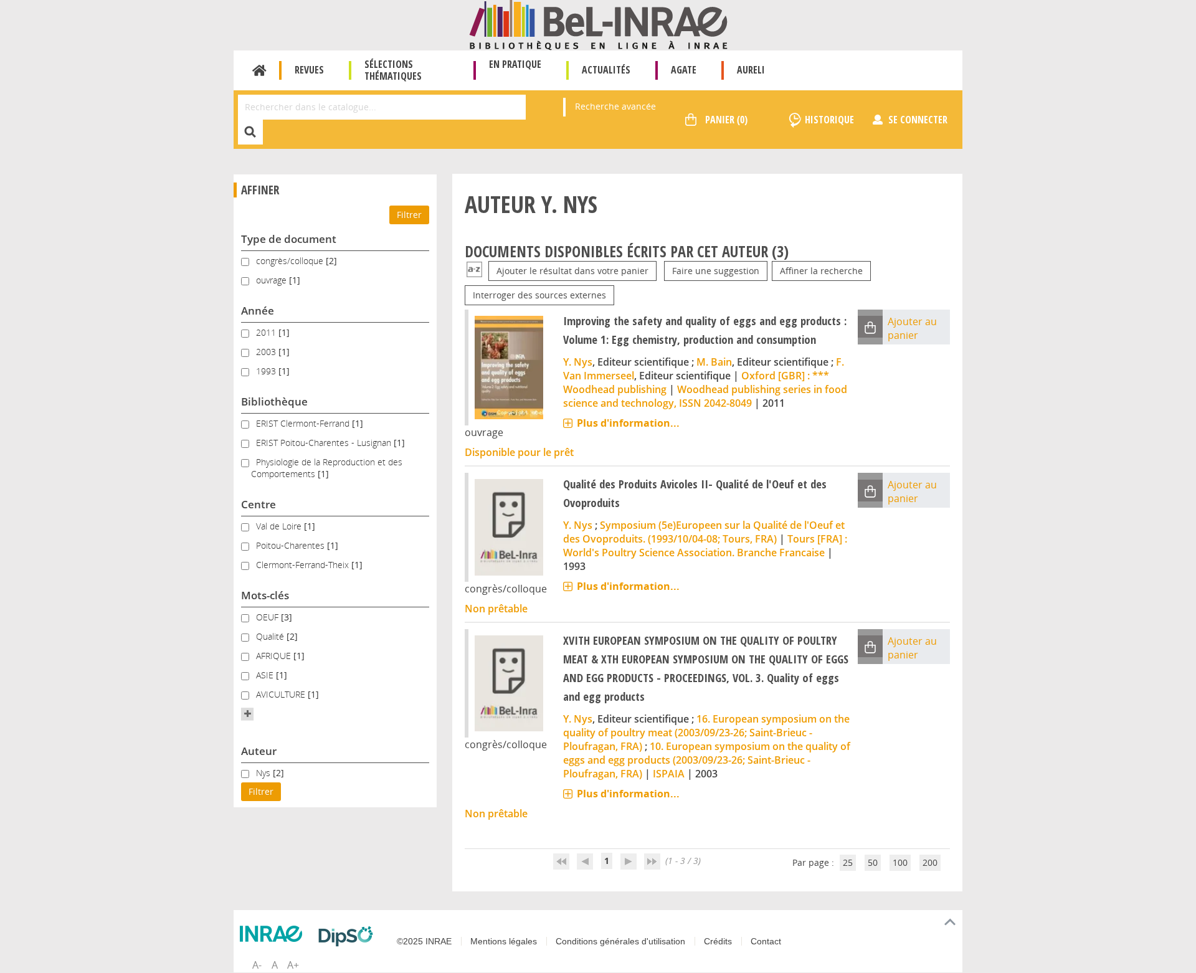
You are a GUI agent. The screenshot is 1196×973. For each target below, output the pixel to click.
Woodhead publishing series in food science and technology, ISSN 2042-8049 (705, 396)
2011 (267, 332)
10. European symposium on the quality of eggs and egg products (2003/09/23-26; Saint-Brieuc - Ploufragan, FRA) (706, 760)
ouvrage (272, 280)
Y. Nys (577, 362)
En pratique (515, 64)
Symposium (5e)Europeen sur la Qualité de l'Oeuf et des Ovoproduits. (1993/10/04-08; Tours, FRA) (704, 532)
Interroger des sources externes (539, 295)
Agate (683, 70)
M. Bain (714, 362)
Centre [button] (258, 504)
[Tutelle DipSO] (349, 936)
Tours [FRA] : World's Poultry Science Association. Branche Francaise (705, 545)
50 (873, 862)
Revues (309, 70)
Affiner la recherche (821, 271)
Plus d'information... (628, 423)
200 (930, 862)
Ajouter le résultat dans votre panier (572, 271)
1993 (267, 371)
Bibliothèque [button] (274, 401)
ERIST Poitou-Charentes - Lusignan (325, 443)
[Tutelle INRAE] (274, 934)
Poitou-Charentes (291, 545)
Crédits (718, 941)
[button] (247, 714)
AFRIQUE (274, 656)
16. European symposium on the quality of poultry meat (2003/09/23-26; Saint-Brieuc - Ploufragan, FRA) (706, 732)
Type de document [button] (288, 239)
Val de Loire (280, 526)
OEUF (268, 617)
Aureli (751, 70)
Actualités (606, 70)
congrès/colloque (291, 261)
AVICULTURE (282, 694)
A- (257, 965)
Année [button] (257, 310)
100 (900, 862)
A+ (293, 965)
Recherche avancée (615, 106)
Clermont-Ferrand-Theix (303, 565)
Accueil (259, 70)
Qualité (271, 636)
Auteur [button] (259, 751)
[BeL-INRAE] (598, 24)
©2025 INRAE (424, 941)
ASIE (266, 675)
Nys (264, 773)
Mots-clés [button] (265, 595)
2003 (267, 352)
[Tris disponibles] (474, 270)
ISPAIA (669, 774)
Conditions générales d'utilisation (620, 941)
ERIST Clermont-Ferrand (304, 423)
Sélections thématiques (393, 70)
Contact (766, 941)
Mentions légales (503, 941)
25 (848, 862)
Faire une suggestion (715, 271)
